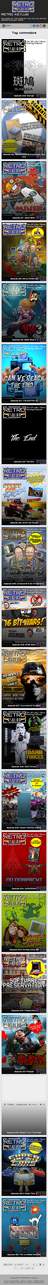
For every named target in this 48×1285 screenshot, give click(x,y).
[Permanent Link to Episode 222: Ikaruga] (24, 68)
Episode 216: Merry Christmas (24, 279)
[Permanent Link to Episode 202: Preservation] (24, 983)
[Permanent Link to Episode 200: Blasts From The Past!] (24, 1105)
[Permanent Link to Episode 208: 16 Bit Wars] (24, 617)
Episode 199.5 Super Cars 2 (24, 1193)
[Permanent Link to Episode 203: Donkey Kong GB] (24, 922)
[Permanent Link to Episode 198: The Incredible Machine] (24, 1227)
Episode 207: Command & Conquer (24, 705)
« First (19, 1264)
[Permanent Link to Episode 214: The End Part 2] (24, 373)
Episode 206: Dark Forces (24, 767)
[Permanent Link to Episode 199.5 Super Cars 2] (24, 1166)
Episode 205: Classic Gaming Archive (24, 828)
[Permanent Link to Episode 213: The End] (24, 434)
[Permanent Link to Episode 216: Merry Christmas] (24, 251)
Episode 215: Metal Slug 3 (24, 340)
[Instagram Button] (37, 25)
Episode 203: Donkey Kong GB (24, 950)
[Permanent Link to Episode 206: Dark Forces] (24, 739)
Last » (29, 1268)
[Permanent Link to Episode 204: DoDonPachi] (24, 861)
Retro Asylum (15, 14)
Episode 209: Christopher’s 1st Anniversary (24, 584)
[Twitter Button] (31, 25)
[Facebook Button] (34, 25)
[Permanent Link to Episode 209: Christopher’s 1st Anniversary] (24, 556)
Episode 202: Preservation (24, 1010)
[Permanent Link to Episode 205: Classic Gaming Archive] (24, 800)
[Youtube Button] (41, 25)
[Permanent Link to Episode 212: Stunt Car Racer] (24, 495)
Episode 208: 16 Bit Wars (24, 645)
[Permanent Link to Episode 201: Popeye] (24, 1044)
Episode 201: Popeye (24, 1071)
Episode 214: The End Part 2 (24, 401)
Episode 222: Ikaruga (24, 96)
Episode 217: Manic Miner (24, 218)
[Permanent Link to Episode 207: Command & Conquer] (24, 678)
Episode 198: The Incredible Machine (24, 1254)
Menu (8, 26)
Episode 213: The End (24, 462)
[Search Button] (44, 25)
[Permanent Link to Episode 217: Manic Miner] (24, 190)
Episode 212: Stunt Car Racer (24, 523)
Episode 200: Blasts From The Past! (24, 1133)
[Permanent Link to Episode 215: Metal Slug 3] (24, 312)
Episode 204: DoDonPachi (24, 888)
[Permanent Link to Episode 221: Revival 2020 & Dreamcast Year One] (24, 129)
